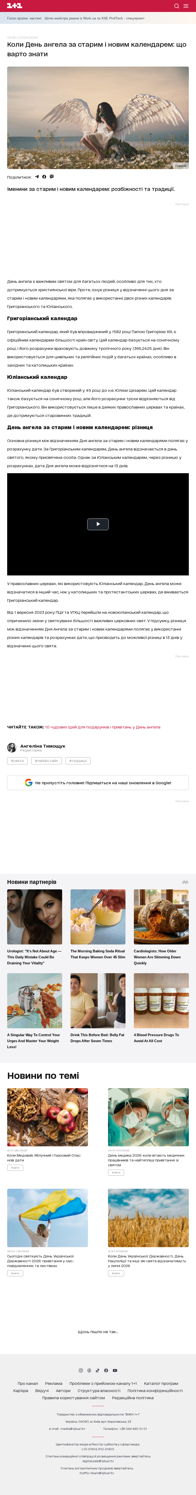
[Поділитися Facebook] (44, 177)
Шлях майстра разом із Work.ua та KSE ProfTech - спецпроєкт (94, 18)
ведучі (42, 1390)
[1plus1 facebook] (106, 1370)
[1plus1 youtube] (115, 1370)
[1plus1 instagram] (81, 1370)
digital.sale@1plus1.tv (98, 1461)
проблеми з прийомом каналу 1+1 (103, 1383)
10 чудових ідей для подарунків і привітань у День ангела (102, 726)
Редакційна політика (133, 1397)
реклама (53, 1383)
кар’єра (20, 1390)
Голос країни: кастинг (24, 18)
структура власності (99, 1390)
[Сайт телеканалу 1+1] (14, 6)
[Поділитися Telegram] (37, 176)
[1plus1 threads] (89, 1370)
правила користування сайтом (73, 1397)
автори (63, 1390)
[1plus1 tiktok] (97, 1370)
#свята (17, 760)
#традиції (78, 760)
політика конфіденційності (155, 1390)
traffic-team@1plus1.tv (97, 1473)
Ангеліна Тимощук (42, 745)
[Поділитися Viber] (52, 177)
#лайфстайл (46, 760)
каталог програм (161, 1383)
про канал (28, 1383)
